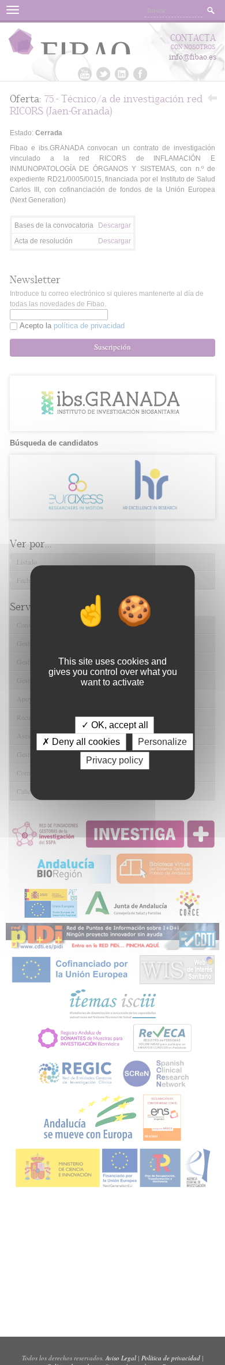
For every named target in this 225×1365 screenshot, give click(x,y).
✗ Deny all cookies (81, 742)
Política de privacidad (170, 1357)
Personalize (162, 742)
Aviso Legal (121, 1357)
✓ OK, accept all (114, 725)
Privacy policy (114, 761)
